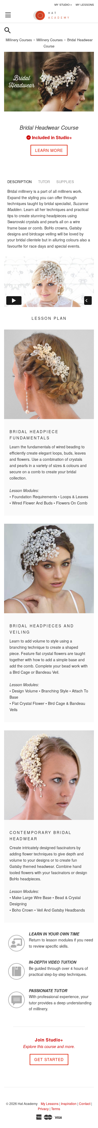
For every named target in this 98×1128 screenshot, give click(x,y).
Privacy (43, 1108)
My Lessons (50, 1103)
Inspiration (68, 1103)
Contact (84, 1103)
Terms (55, 1108)
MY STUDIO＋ (63, 4)
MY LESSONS (85, 4)
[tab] (19, 182)
